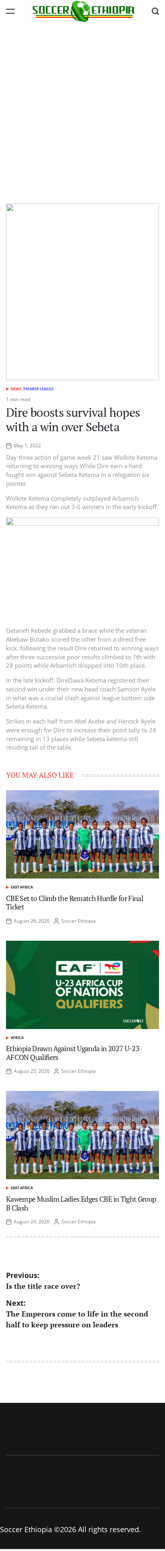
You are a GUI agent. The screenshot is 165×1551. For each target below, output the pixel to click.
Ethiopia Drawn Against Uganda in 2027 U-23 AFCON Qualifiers (72, 1053)
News (16, 388)
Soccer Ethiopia (78, 920)
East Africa (22, 887)
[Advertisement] (82, 109)
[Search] (155, 11)
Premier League (38, 388)
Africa (17, 1037)
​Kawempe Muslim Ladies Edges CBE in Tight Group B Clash (81, 1203)
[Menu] (10, 11)
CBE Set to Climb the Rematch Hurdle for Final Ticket (74, 902)
